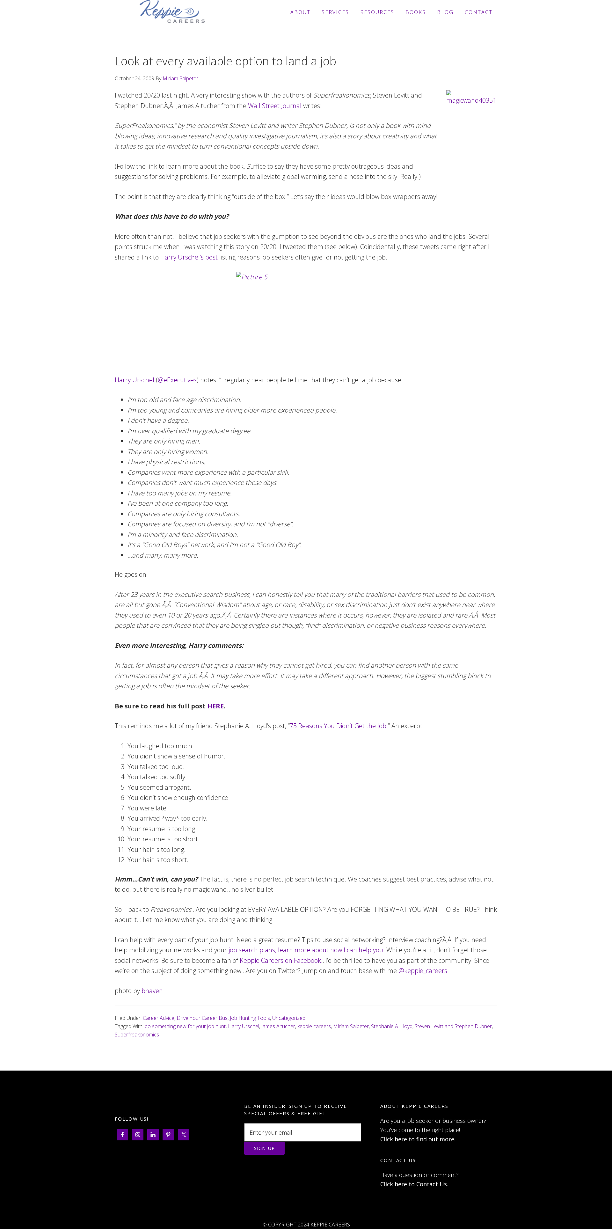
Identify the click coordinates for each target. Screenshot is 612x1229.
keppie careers (314, 1026)
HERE (215, 706)
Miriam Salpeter (351, 1026)
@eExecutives (177, 380)
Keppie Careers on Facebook (280, 960)
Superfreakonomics (137, 1034)
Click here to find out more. (417, 1139)
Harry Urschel (134, 380)
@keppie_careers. (423, 970)
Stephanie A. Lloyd (391, 1026)
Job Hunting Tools (250, 1017)
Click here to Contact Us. (414, 1184)
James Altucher (278, 1026)
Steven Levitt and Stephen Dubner (453, 1026)
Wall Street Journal (275, 105)
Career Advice (158, 1017)
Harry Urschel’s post (189, 257)
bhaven (152, 990)
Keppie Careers (172, 12)
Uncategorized (288, 1017)
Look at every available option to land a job (225, 61)
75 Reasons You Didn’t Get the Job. (339, 725)
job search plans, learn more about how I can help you (305, 950)
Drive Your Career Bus (202, 1017)
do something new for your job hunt (185, 1026)
